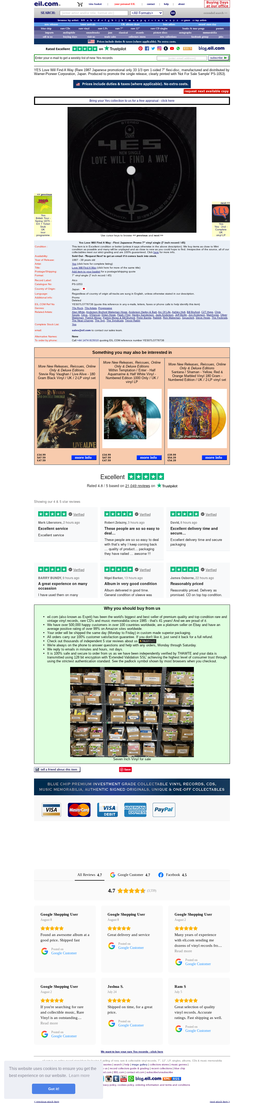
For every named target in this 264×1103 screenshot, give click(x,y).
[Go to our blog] (212, 49)
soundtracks (93, 32)
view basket (95, 4)
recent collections (161, 1068)
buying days (70, 36)
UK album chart (130, 24)
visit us (91, 36)
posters (220, 28)
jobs (221, 36)
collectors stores (137, 36)
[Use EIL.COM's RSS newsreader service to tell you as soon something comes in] (172, 1079)
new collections (168, 36)
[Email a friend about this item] (57, 770)
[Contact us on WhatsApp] (178, 49)
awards (140, 32)
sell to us (48, 36)
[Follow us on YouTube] (172, 49)
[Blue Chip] (132, 794)
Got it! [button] (53, 1089)
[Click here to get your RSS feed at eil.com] (187, 49)
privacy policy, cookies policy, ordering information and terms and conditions (145, 1084)
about (181, 4)
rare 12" (135, 28)
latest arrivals (87, 24)
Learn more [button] (79, 1075)
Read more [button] (183, 951)
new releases (51, 24)
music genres (179, 1064)
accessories (105, 1064)
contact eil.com (135, 1072)
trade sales (110, 36)
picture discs (160, 32)
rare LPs (103, 28)
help (166, 4)
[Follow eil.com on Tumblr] (116, 1080)
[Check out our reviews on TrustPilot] (147, 641)
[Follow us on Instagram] (159, 49)
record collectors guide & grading (129, 1068)
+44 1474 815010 (88, 340)
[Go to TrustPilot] (86, 50)
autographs (185, 32)
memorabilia (210, 32)
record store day (207, 24)
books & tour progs (193, 28)
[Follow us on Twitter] (153, 49)
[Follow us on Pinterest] (140, 49)
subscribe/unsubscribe (159, 1072)
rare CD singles (159, 28)
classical (123, 32)
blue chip (46, 28)
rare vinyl (84, 28)
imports (49, 32)
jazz (110, 32)
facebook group (200, 36)
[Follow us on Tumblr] (166, 49)
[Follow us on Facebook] (147, 49)
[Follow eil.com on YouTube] (123, 1080)
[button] (203, 809)
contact (151, 4)
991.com (119, 1072)
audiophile (69, 32)
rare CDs (65, 28)
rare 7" (119, 28)
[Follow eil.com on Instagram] (108, 1080)
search (118, 1064)
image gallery (139, 1064)
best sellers (169, 24)
